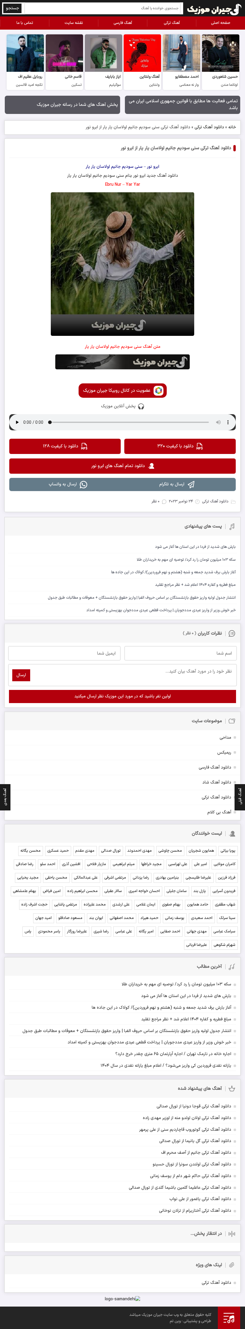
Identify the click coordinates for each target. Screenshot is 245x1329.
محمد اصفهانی (122, 918)
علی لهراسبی (177, 864)
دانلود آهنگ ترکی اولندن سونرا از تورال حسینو (192, 1164)
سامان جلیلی (176, 891)
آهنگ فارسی (123, 23)
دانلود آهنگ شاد (216, 782)
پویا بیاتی (227, 851)
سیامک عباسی (224, 932)
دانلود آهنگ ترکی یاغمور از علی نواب (200, 1199)
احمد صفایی (170, 932)
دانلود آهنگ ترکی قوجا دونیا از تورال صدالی (194, 1106)
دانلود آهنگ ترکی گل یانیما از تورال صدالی (195, 1141)
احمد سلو (47, 864)
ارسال (21, 675)
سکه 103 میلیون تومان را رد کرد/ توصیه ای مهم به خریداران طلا (176, 984)
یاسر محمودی (49, 932)
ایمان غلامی (145, 905)
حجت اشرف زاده (34, 905)
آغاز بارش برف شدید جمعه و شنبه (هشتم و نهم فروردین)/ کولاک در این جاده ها (161, 1008)
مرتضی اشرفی (115, 878)
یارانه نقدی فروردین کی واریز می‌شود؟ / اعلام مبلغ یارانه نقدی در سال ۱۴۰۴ (166, 1066)
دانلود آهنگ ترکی (209, 127)
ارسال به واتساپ (63, 484)
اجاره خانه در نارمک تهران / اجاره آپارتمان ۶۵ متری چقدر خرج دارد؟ (173, 1054)
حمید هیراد (149, 918)
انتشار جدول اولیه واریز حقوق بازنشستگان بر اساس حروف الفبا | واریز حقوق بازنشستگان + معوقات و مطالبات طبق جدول (126, 1031)
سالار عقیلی (113, 891)
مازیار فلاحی (96, 864)
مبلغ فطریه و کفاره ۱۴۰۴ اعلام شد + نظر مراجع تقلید (186, 1019)
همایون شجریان (201, 851)
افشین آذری (71, 864)
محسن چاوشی (170, 851)
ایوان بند (96, 918)
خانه (232, 127)
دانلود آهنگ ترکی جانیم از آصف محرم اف (196, 1153)
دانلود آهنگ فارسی (215, 767)
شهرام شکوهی (224, 945)
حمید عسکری (58, 851)
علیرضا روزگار (77, 932)
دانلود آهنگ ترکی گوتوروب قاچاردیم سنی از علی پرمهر (185, 1130)
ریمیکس (224, 752)
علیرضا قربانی (196, 945)
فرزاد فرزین (226, 878)
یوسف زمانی (174, 918)
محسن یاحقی (56, 878)
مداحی (225, 737)
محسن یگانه (30, 851)
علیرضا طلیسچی (198, 878)
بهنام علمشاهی (24, 891)
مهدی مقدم (84, 851)
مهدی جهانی (197, 932)
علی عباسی (123, 932)
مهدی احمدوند (139, 851)
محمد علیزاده (95, 905)
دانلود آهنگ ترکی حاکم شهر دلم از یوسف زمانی (190, 1176)
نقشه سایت (74, 23)
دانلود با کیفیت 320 (175, 446)
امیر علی (200, 864)
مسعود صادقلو (70, 918)
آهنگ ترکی (172, 23)
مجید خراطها (151, 864)
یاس (27, 932)
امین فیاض (52, 891)
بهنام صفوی (171, 905)
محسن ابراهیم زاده (82, 891)
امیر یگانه (146, 932)
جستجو (12, 8)
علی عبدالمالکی (86, 878)
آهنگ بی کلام (219, 812)
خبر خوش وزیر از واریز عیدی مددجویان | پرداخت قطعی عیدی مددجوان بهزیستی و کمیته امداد (149, 1042)
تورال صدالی (111, 851)
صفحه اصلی (220, 23)
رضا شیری (101, 932)
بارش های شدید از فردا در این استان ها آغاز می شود (186, 996)
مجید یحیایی (28, 878)
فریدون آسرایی (223, 891)
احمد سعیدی (201, 918)
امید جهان (43, 918)
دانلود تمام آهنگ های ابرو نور (118, 466)
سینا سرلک (227, 918)
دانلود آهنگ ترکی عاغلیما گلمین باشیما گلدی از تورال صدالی (180, 1188)
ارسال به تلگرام (171, 484)
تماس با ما (24, 23)
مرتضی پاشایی (65, 905)
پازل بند (199, 891)
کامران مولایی (224, 864)
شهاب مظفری (225, 905)
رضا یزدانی (141, 878)
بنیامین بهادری (167, 878)
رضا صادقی (24, 864)
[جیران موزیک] (214, 8)
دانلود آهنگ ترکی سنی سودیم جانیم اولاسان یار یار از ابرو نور (176, 148)
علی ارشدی (121, 905)
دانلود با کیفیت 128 (60, 446)
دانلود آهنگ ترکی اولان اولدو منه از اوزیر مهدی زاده (187, 1118)
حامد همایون (197, 905)
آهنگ (161, 176)
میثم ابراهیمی (124, 864)
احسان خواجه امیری (144, 891)
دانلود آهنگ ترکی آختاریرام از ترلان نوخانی (195, 1211)
